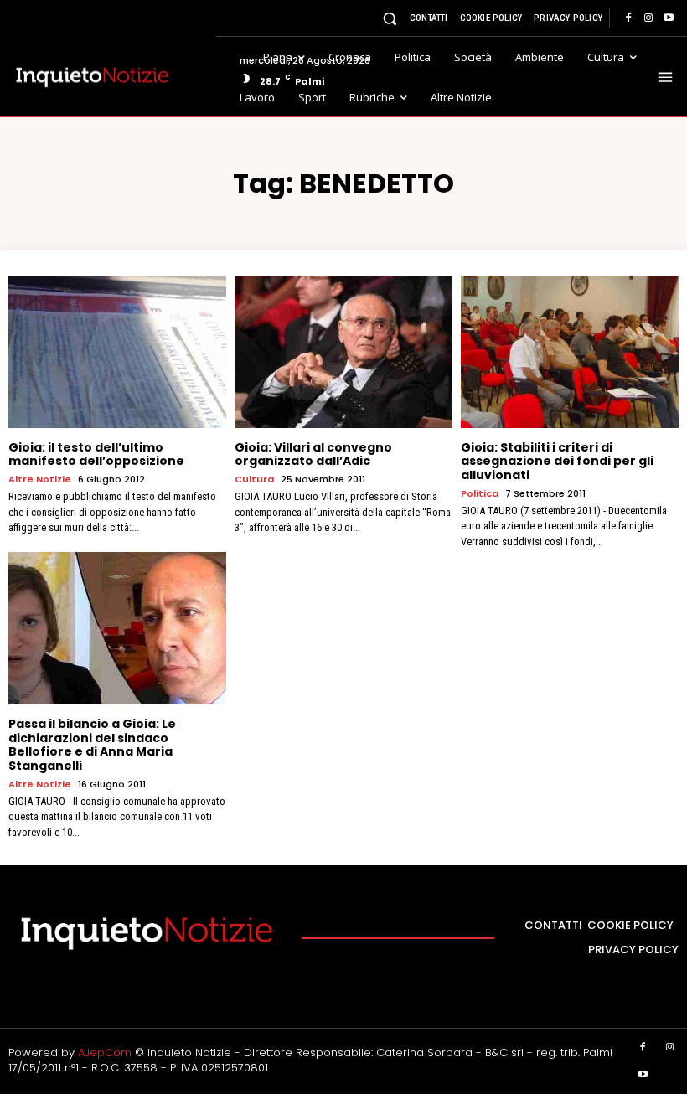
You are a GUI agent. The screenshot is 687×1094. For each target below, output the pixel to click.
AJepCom (105, 1052)
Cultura (254, 479)
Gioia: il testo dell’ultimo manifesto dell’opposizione (96, 454)
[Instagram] (648, 18)
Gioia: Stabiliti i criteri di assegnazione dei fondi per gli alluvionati (557, 461)
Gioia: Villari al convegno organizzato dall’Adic (313, 454)
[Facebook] (628, 18)
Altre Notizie (39, 479)
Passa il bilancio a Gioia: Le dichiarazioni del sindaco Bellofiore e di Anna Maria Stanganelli (92, 744)
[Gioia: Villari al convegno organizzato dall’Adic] (343, 352)
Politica (479, 493)
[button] (390, 18)
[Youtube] (669, 18)
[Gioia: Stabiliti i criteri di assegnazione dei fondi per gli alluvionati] (570, 352)
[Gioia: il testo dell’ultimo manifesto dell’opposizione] (117, 352)
